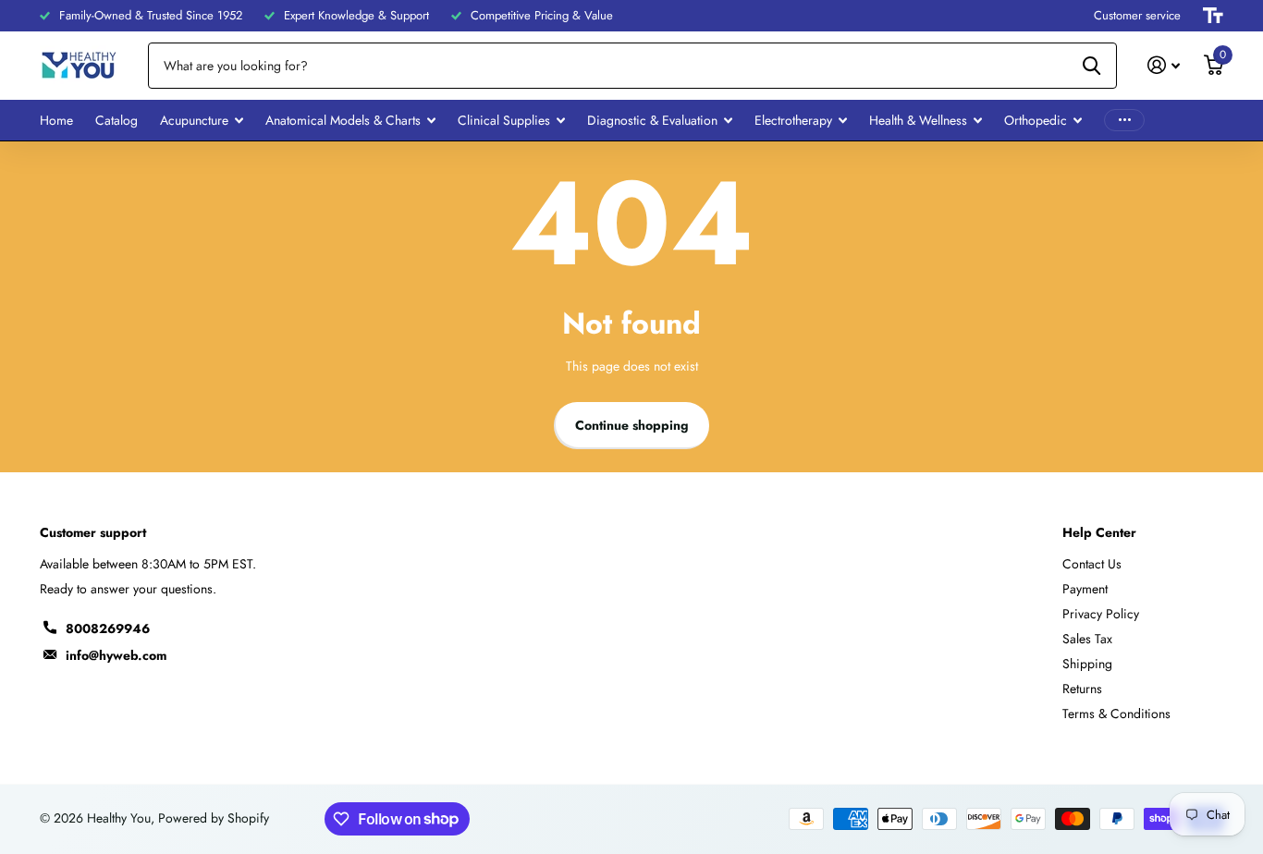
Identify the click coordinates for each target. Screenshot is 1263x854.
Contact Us (1092, 564)
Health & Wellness (918, 120)
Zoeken (1091, 66)
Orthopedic (1035, 120)
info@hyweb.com (116, 655)
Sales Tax (1087, 638)
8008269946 (108, 628)
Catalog (116, 120)
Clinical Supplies (504, 120)
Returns (1082, 688)
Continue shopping (632, 425)
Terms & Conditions (1116, 713)
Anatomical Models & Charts (343, 120)
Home (56, 120)
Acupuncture (194, 120)
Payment (1085, 589)
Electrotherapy (793, 120)
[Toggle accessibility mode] (1213, 16)
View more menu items (1124, 120)
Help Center (1099, 532)
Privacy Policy (1100, 613)
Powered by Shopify (213, 818)
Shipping (1087, 663)
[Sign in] (1164, 65)
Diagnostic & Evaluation (652, 120)
